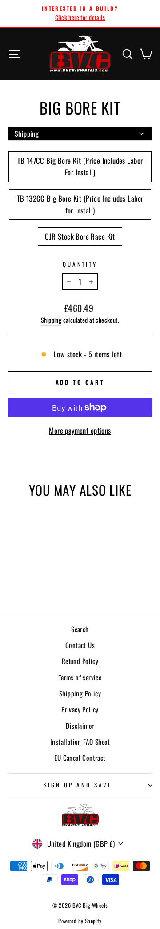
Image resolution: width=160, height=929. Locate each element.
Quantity (80, 264)
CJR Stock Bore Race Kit (80, 236)
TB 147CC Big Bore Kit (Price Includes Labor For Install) (80, 166)
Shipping (51, 319)
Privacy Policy (80, 709)
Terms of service (80, 677)
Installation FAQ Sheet (80, 742)
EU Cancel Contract (79, 758)
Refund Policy (80, 661)
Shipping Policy (80, 693)
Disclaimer (80, 726)
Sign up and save (78, 784)
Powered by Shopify (79, 921)
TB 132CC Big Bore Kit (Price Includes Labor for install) (80, 204)
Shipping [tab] (27, 133)
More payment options (80, 430)
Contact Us (80, 645)
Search (79, 629)
